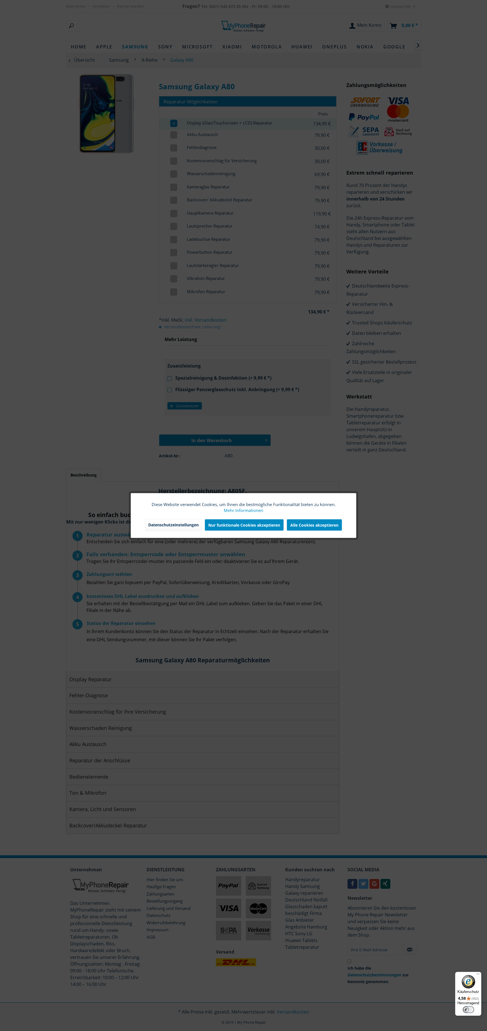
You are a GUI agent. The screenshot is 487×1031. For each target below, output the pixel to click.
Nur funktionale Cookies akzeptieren (244, 525)
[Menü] (478, 975)
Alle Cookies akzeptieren (314, 525)
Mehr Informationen (243, 510)
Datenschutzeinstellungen (173, 524)
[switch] (468, 1009)
